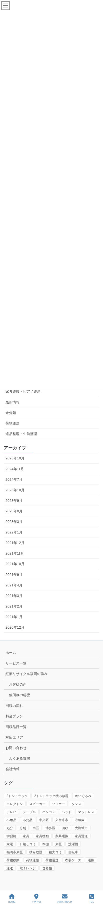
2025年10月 (15, 458)
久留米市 (61, 820)
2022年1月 (14, 532)
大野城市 (81, 828)
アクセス (36, 901)
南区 (35, 828)
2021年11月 (15, 553)
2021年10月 (15, 564)
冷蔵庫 (79, 820)
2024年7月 (14, 479)
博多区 (50, 828)
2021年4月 (14, 585)
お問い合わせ (16, 748)
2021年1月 (14, 617)
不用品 (11, 820)
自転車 (73, 852)
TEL (91, 901)
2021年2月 (14, 606)
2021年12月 (15, 543)
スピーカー (37, 804)
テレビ (11, 812)
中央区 (44, 820)
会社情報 (13, 769)
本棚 (45, 844)
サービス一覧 (16, 663)
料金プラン (14, 716)
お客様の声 (17, 684)
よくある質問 (19, 758)
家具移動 (42, 836)
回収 (65, 828)
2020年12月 (15, 627)
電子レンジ (28, 868)
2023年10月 (15, 490)
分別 (23, 828)
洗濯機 (73, 844)
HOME (12, 901)
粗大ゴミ (55, 852)
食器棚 (47, 868)
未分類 (11, 413)
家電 (9, 844)
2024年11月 (15, 469)
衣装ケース (73, 860)
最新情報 (13, 402)
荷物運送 (13, 423)
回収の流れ (14, 706)
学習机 (11, 836)
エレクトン (14, 804)
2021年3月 (14, 596)
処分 (9, 828)
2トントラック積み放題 (51, 796)
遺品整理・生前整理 (21, 434)
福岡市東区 (14, 852)
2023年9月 (14, 501)
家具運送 (81, 836)
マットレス (86, 812)
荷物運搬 (32, 860)
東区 (58, 844)
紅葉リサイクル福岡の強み (27, 674)
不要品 (27, 820)
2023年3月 (14, 522)
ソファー (58, 804)
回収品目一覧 (16, 727)
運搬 (91, 860)
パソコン (48, 812)
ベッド (67, 812)
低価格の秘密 (19, 695)
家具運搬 (61, 836)
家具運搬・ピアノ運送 (23, 391)
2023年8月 (14, 511)
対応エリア (14, 737)
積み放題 (35, 852)
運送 (9, 868)
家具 (26, 836)
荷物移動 (13, 860)
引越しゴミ (28, 844)
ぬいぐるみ (83, 796)
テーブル (29, 812)
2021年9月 (14, 575)
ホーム (11, 653)
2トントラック (17, 796)
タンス (76, 804)
